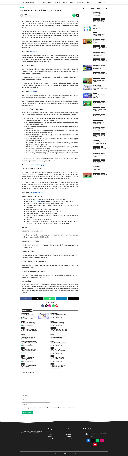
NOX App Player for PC (37, 192)
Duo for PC (33, 91)
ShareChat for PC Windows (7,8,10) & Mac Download (28, 350)
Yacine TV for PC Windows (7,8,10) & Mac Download (28, 323)
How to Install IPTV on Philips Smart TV (98, 123)
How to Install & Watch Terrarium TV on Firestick (99, 21)
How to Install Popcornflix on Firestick (100, 175)
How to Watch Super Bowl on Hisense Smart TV (100, 74)
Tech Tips (26, 313)
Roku (88, 2)
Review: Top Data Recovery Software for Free (99, 35)
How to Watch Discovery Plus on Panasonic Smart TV (100, 116)
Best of (50, 2)
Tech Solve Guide (28, 2)
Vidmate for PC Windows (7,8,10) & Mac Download (28, 336)
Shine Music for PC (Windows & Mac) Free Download (58, 343)
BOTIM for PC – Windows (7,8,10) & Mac (40, 10)
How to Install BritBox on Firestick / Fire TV (99, 162)
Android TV (80, 2)
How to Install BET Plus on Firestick (99, 81)
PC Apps (57, 2)
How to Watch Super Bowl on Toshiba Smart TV (100, 54)
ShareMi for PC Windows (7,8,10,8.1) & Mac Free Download (27, 359)
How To (50, 434)
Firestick (72, 2)
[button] (104, 2)
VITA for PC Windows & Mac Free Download (28, 366)
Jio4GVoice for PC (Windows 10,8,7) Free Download (58, 366)
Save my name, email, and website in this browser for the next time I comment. (48, 408)
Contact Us (68, 434)
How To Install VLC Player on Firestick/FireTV (100, 169)
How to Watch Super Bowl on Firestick (100, 61)
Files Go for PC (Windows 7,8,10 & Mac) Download (57, 323)
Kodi (99, 2)
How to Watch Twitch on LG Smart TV (99, 136)
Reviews (94, 93)
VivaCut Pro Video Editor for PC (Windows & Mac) (58, 336)
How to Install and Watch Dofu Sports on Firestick (99, 103)
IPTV (93, 2)
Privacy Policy (69, 439)
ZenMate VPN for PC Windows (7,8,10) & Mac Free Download (59, 330)
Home (43, 2)
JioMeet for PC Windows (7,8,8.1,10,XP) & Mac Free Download (57, 359)
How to (65, 2)
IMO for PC (33, 51)
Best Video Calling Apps (37, 165)
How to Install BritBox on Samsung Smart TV (99, 14)
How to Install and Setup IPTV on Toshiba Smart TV (99, 142)
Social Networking (32, 341)
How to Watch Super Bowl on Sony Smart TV (100, 48)
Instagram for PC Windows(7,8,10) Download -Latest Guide (58, 351)
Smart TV (98, 12)
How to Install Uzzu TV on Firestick (99, 149)
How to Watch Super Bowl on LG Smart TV (100, 41)
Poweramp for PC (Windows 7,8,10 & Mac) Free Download (29, 330)
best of (94, 25)
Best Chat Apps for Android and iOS (99, 27)
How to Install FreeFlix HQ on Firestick (100, 155)
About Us (67, 432)
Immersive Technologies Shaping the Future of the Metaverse (99, 96)
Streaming (103, 39)
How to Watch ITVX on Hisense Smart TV (98, 68)
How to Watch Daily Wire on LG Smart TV (99, 110)
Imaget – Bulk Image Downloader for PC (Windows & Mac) (29, 316)
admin (26, 14)
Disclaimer (68, 436)
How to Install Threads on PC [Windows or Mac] (29, 343)
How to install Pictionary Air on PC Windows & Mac (58, 315)
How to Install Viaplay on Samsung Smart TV (99, 129)
